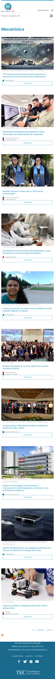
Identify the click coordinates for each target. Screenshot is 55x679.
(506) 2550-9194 (37, 646)
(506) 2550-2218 (24, 646)
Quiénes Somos (43, 10)
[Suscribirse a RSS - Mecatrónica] (2, 635)
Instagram (30, 661)
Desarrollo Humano (11, 374)
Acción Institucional (12, 138)
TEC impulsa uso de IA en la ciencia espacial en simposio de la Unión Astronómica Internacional (24, 75)
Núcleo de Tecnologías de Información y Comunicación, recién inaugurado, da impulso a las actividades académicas (26, 488)
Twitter (24, 661)
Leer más (27, 84)
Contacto (29, 656)
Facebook (18, 661)
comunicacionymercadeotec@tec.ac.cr (34, 650)
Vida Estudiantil (10, 140)
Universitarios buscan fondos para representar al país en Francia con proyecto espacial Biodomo (27, 252)
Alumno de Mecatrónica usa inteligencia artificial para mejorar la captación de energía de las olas (27, 549)
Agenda (7, 612)
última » (50, 630)
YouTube (36, 661)
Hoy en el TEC (8, 7)
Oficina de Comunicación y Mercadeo (27, 643)
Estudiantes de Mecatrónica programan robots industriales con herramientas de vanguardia (23, 133)
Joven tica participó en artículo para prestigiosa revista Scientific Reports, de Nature (27, 309)
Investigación (9, 80)
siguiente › (41, 630)
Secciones (39, 656)
